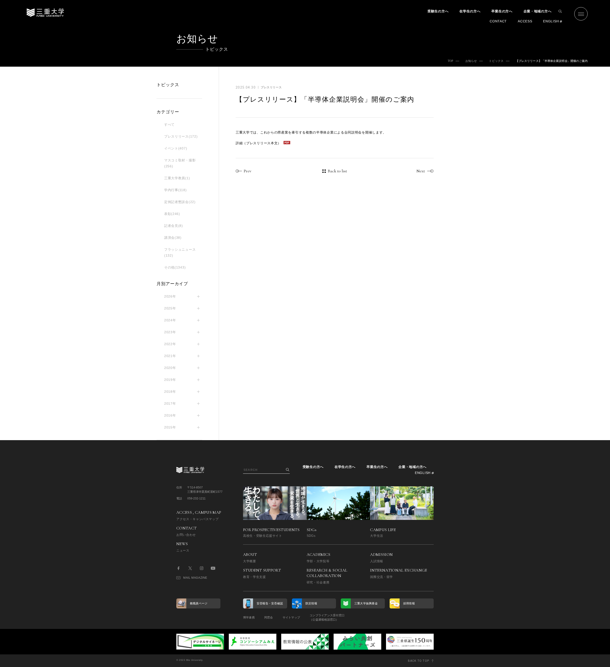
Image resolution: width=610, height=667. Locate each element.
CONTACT (498, 21)
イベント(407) (175, 148)
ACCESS (525, 21)
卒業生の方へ (501, 11)
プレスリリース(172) (181, 136)
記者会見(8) (173, 226)
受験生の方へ (437, 11)
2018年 (170, 391)
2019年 (170, 380)
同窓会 (268, 617)
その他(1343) (175, 267)
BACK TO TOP (418, 660)
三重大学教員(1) (177, 178)
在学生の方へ (469, 11)
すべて (169, 124)
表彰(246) (172, 214)
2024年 (170, 320)
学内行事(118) (175, 190)
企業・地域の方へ (538, 11)
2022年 (170, 344)
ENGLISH (551, 21)
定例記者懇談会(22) (180, 202)
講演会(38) (173, 237)
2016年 (170, 415)
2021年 (170, 356)
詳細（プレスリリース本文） (258, 143)
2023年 (170, 332)
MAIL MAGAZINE (195, 577)
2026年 (170, 296)
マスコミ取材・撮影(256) (180, 163)
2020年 (170, 368)
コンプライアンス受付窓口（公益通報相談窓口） (327, 617)
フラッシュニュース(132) (180, 252)
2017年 (170, 403)
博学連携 (249, 617)
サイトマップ (291, 617)
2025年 (170, 308)
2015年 (170, 427)
